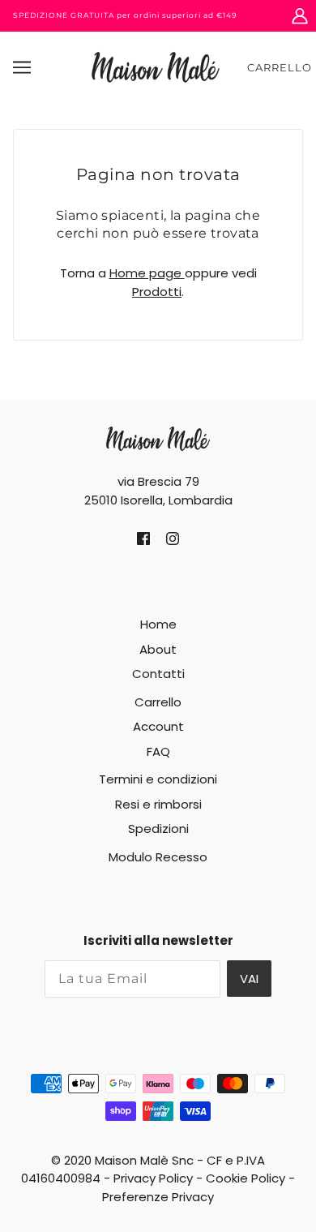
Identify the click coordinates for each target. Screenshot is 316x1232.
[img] (143, 539)
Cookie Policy (245, 1178)
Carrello (279, 67)
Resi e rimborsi (158, 804)
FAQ (158, 751)
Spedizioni (158, 828)
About (158, 649)
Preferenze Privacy (158, 1196)
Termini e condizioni (158, 779)
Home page (147, 272)
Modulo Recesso (158, 856)
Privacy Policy (153, 1178)
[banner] (155, 66)
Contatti (158, 673)
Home (158, 624)
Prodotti (156, 291)
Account (158, 726)
